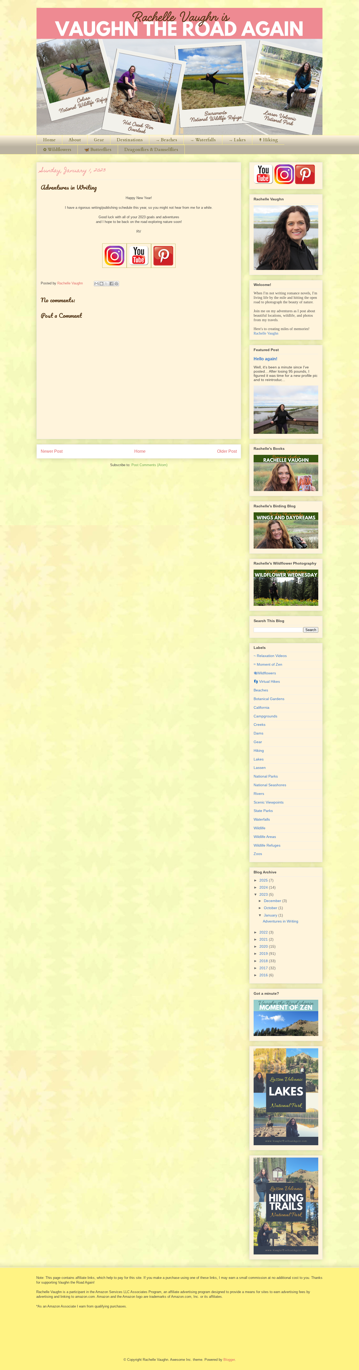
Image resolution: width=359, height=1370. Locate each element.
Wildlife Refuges (267, 845)
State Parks (263, 811)
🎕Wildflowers (265, 673)
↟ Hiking (268, 140)
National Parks (266, 776)
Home (49, 140)
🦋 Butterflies (97, 150)
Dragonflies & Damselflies (151, 150)
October (271, 908)
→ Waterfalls (203, 140)
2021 (264, 939)
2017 (264, 968)
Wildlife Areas (265, 837)
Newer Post (52, 451)
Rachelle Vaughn (266, 333)
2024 (264, 887)
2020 (264, 946)
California (261, 707)
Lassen (260, 767)
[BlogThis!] (101, 283)
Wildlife (259, 828)
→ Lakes (237, 140)
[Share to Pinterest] (116, 283)
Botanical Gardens (269, 699)
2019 (264, 953)
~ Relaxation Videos (270, 656)
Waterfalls (262, 819)
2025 (264, 880)
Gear (99, 140)
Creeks (259, 724)
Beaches (261, 690)
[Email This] (96, 283)
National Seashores (270, 785)
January (271, 915)
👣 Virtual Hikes (267, 681)
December (273, 901)
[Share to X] (106, 283)
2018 (264, 961)
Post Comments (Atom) (149, 465)
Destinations (130, 140)
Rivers (259, 793)
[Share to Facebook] (111, 283)
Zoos (258, 854)
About (75, 140)
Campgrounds (265, 716)
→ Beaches (166, 140)
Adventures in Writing (280, 921)
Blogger (229, 1360)
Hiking (259, 750)
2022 (264, 932)
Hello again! (265, 358)
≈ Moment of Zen (268, 664)
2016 (264, 975)
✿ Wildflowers (57, 150)
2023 (264, 894)
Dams (258, 733)
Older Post (227, 451)
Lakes (259, 759)
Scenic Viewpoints (269, 802)
